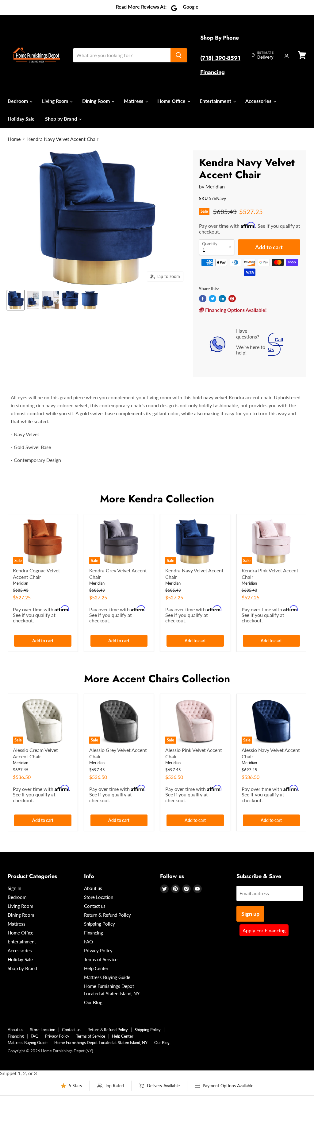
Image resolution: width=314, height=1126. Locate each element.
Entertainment (216, 101)
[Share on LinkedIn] (222, 298)
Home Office (172, 101)
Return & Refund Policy (107, 915)
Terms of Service (100, 959)
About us (93, 888)
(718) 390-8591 (220, 58)
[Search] (178, 55)
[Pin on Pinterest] (232, 298)
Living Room (55, 101)
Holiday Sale (21, 119)
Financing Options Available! (235, 310)
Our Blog (93, 1002)
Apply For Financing (264, 930)
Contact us (94, 906)
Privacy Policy (98, 950)
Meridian (215, 186)
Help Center (96, 968)
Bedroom (18, 101)
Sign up (250, 913)
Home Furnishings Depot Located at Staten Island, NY (100, 1042)
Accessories (259, 101)
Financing (212, 72)
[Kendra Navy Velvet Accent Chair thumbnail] (15, 300)
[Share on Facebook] (202, 298)
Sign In (14, 888)
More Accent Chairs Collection (157, 678)
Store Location (98, 897)
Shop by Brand (61, 119)
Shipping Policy (99, 924)
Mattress (134, 101)
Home (14, 139)
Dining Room (96, 101)
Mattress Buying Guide (107, 977)
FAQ (88, 941)
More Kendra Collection (157, 498)
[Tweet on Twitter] (212, 298)
